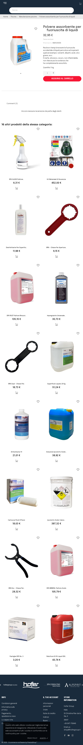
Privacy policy (32, 738)
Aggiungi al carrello (62, 79)
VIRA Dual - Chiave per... (16, 384)
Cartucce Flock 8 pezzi (16, 520)
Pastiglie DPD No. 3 (16, 656)
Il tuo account (50, 697)
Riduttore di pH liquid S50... (56, 656)
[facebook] (65, 735)
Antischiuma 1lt (16, 452)
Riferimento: (47, 43)
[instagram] (72, 735)
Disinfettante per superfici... (16, 247)
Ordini (45, 710)
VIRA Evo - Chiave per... (16, 588)
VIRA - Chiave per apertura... (56, 247)
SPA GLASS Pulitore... (16, 179)
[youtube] (68, 735)
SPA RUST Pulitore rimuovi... (16, 315)
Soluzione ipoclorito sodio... (56, 452)
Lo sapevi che (7, 720)
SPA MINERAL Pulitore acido (56, 588)
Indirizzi (46, 717)
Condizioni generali (9, 703)
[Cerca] (70, 10)
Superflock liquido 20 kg (56, 384)
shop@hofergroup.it (72, 730)
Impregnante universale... (56, 315)
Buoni (45, 721)
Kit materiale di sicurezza (56, 179)
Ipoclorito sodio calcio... (56, 520)
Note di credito (49, 713)
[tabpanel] (20, 51)
